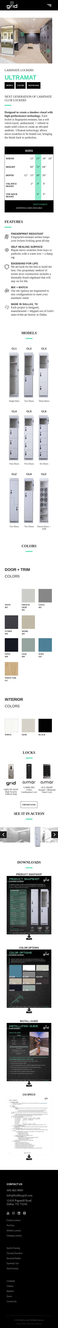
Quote (9, 1296)
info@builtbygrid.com (19, 1195)
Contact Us (12, 1301)
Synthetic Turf (13, 1263)
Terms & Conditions (34, 1324)
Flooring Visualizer (14, 1253)
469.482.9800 (15, 1190)
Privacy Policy (21, 1324)
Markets (10, 1291)
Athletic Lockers (14, 1230)
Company (11, 1281)
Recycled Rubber (14, 1258)
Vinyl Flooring (12, 1268)
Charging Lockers (14, 1235)
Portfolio (10, 1225)
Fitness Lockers (14, 1220)
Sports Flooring (13, 1248)
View (11, 600)
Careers (10, 1286)
